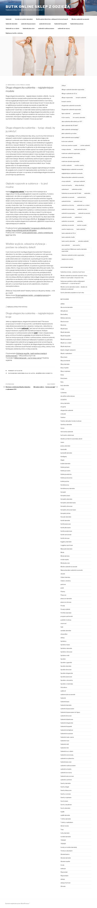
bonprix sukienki (81, 97)
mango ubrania (66, 149)
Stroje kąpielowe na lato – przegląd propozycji (32, 295)
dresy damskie (65, 403)
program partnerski (67, 616)
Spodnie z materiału (67, 684)
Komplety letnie (65, 513)
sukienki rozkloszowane (46, 28)
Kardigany (64, 456)
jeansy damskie (65, 446)
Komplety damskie (66, 499)
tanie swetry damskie (68, 241)
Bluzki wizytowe (65, 346)
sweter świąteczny (67, 229)
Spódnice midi (65, 655)
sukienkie (87, 193)
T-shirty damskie (66, 819)
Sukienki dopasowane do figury (70, 712)
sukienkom (78, 217)
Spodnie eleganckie (67, 673)
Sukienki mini (65, 748)
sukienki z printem (66, 780)
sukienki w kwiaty (66, 769)
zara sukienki (66, 245)
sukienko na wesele (68, 221)
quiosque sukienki (79, 181)
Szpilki (62, 812)
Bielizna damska (66, 318)
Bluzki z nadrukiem (66, 353)
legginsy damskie (66, 542)
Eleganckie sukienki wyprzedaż (71, 109)
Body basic (64, 378)
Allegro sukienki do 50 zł (69, 93)
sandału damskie (66, 630)
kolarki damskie (65, 463)
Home (62, 428)
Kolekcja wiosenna (66, 478)
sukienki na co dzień (83, 205)
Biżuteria (63, 325)
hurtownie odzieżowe (67, 435)
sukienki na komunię (68, 209)
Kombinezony (65, 485)
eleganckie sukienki (67, 410)
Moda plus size (65, 563)
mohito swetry (79, 165)
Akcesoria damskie (67, 307)
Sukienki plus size (29, 28)
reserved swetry (67, 185)
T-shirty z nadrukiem (67, 822)
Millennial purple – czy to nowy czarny (27, 358)
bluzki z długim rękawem (68, 350)
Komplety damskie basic (68, 502)
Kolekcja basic (65, 467)
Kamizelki (64, 449)
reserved (63, 623)
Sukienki (8, 19)
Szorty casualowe (66, 804)
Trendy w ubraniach (66, 851)
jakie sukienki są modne (69, 133)
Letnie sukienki (85, 145)
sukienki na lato (82, 209)
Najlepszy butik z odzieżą (14, 33)
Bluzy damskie (65, 364)
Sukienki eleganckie (67, 723)
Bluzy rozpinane (65, 371)
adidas (63, 304)
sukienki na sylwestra (67, 758)
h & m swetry (66, 117)
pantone (63, 584)
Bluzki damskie (65, 332)
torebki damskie (66, 836)
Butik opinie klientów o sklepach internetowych (52, 19)
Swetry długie (65, 787)
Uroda (62, 865)
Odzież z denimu (66, 581)
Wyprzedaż (64, 872)
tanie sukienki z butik (68, 237)
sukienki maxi (78, 201)
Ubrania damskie (66, 858)
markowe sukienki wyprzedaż (71, 153)
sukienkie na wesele (68, 197)
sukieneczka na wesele (68, 694)
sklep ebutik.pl (79, 185)
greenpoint (76, 113)
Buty (62, 382)
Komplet (63, 492)
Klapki (62, 460)
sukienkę (80, 221)
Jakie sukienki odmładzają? (70, 129)
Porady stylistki (15, 370)
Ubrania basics (65, 854)
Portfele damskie (66, 613)
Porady (63, 605)
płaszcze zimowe (66, 602)
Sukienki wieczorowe (67, 776)
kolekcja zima (65, 481)
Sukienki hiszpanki (60, 24)
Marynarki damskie (66, 549)
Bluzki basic (64, 328)
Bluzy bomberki (65, 360)
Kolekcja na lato (65, 470)
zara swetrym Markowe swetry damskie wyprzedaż (74, 250)
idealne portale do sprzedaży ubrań (71, 439)
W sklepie (41, 219)
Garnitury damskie (66, 424)
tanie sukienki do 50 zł (69, 233)
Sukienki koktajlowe (67, 730)
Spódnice (63, 641)
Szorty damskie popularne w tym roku (72, 292)
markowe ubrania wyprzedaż (70, 161)
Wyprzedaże (64, 875)
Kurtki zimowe (65, 538)
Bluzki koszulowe (66, 339)
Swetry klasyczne (66, 790)
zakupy (63, 879)
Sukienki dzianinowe (67, 719)
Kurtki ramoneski (66, 534)
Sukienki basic (65, 701)
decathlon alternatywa (68, 396)
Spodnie (63, 659)
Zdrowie (63, 886)
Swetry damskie (66, 783)
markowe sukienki (79, 149)
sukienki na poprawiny (68, 213)
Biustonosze (65, 321)
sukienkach (65, 189)
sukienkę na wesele (68, 225)
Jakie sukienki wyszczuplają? (70, 137)
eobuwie (63, 414)
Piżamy (63, 591)
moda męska (65, 559)
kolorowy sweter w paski (69, 145)
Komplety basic (65, 495)
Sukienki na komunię (67, 755)
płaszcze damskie (66, 598)
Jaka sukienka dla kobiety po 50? (72, 121)
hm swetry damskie (79, 117)
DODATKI (64, 399)
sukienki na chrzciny (68, 205)
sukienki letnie (66, 201)
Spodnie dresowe (66, 669)
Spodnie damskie (66, 666)
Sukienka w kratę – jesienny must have (73, 272)
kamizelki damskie (66, 453)
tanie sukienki (80, 229)
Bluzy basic (64, 357)
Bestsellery (64, 314)
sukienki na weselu (84, 213)
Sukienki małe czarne (67, 737)
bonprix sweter (66, 101)
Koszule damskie (66, 517)
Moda (62, 552)
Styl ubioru (64, 687)
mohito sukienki (67, 165)
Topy (62, 829)
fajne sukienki (66, 113)
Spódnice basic (65, 645)
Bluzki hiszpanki (65, 335)
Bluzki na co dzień (66, 343)
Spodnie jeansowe (66, 677)
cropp (62, 389)
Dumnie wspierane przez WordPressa (17, 903)
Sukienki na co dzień (12, 28)
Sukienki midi (65, 744)
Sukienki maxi (65, 740)
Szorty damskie (65, 808)
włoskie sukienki (83, 241)
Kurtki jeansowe (66, 524)
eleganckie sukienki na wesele (71, 105)
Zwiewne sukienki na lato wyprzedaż (73, 255)
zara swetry (76, 245)
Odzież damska (65, 577)
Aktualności (64, 311)
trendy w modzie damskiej (24, 19)
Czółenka (63, 392)
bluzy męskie (65, 368)
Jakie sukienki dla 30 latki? (70, 125)
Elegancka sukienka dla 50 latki (21, 373)
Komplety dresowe (66, 506)
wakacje (63, 868)
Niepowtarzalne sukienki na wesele (73, 177)
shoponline (64, 634)
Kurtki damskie (65, 520)
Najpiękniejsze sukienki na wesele (72, 169)
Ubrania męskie (65, 861)
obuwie (63, 574)
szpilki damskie (65, 815)
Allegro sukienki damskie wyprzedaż (73, 89)
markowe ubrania (67, 157)
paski (62, 588)
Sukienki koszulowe (76, 24)
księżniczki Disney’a (44, 373)
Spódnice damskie (66, 648)
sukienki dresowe (45, 24)
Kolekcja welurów (66, 474)
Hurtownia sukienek (67, 431)
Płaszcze (63, 595)
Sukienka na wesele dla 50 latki (71, 193)
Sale (62, 627)
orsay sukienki (66, 181)
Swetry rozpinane (66, 797)
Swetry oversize (66, 794)
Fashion (63, 417)
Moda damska (65, 556)
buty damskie (65, 385)
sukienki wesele (67, 217)
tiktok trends (65, 826)
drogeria (63, 407)
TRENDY (63, 840)
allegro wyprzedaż (67, 97)
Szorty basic (64, 801)
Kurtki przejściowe (66, 531)
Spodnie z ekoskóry (67, 680)
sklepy (63, 637)
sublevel (63, 691)
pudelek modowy (66, 620)
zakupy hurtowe (65, 883)
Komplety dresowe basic (68, 510)
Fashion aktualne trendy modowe (71, 421)
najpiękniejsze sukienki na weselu (72, 173)
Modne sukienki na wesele (80, 19)
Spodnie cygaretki (66, 662)
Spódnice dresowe (66, 652)
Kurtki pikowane (66, 527)
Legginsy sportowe (67, 545)
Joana (27, 84)
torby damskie (65, 833)
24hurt (64, 85)
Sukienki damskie (11, 24)
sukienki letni (81, 197)
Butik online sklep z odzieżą (38, 7)
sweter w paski (81, 225)
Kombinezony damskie (68, 488)
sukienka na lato (77, 189)
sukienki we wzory (64, 28)
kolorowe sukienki (67, 141)
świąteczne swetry (67, 259)
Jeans (62, 442)
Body (62, 375)
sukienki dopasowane (28, 24)
